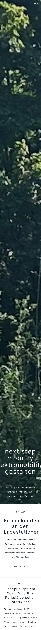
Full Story (20, 566)
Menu (35, 3)
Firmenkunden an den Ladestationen (22, 526)
